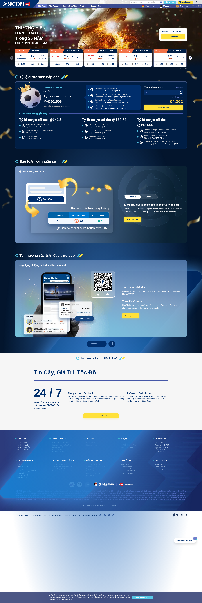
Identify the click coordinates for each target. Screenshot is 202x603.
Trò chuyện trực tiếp (184, 540)
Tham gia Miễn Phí (101, 416)
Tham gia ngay (185, 2)
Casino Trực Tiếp (70, 6)
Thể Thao (42, 6)
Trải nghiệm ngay (154, 87)
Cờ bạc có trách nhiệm (55, 515)
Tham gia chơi (173, 36)
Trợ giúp (87, 515)
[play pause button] (111, 344)
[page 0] (91, 343)
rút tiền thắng (84, 401)
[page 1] (97, 343)
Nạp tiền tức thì (88, 396)
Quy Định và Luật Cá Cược (73, 515)
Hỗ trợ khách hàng (48, 402)
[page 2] (101, 343)
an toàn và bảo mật (159, 396)
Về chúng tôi (37, 515)
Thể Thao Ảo (54, 6)
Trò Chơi (83, 6)
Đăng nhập (170, 2)
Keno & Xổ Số (96, 6)
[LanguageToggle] (197, 2)
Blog (44, 515)
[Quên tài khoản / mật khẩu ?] (161, 2)
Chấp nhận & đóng (142, 597)
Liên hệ (94, 515)
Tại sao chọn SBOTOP (23, 515)
